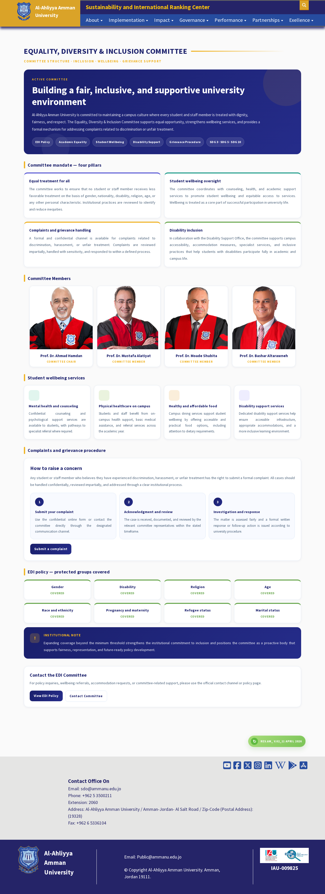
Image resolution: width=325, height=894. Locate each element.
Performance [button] (229, 20)
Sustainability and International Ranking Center (149, 7)
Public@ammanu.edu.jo (159, 857)
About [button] (93, 20)
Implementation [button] (127, 20)
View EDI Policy (46, 696)
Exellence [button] (300, 20)
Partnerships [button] (266, 20)
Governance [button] (193, 20)
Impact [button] (162, 20)
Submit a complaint (50, 549)
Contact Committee (86, 696)
